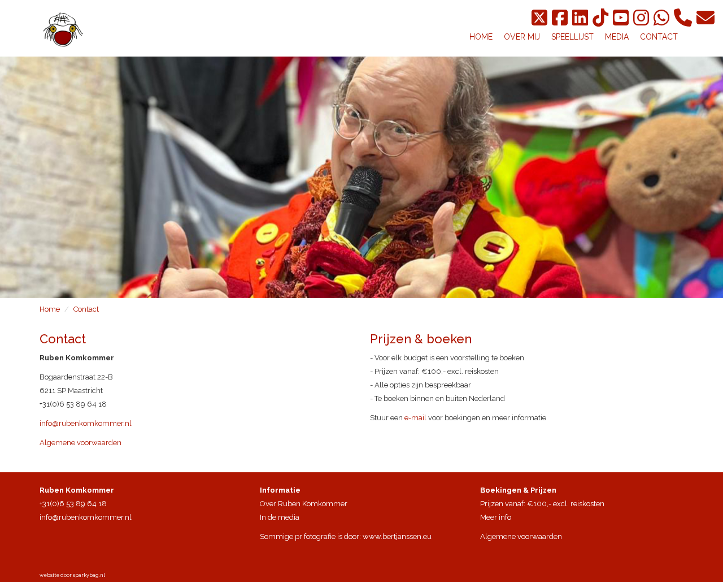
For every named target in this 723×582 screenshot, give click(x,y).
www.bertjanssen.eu (397, 536)
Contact (86, 309)
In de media (279, 517)
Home (50, 309)
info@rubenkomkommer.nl (86, 423)
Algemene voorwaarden (80, 442)
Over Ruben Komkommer (303, 503)
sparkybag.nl (89, 575)
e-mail (415, 417)
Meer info (495, 517)
